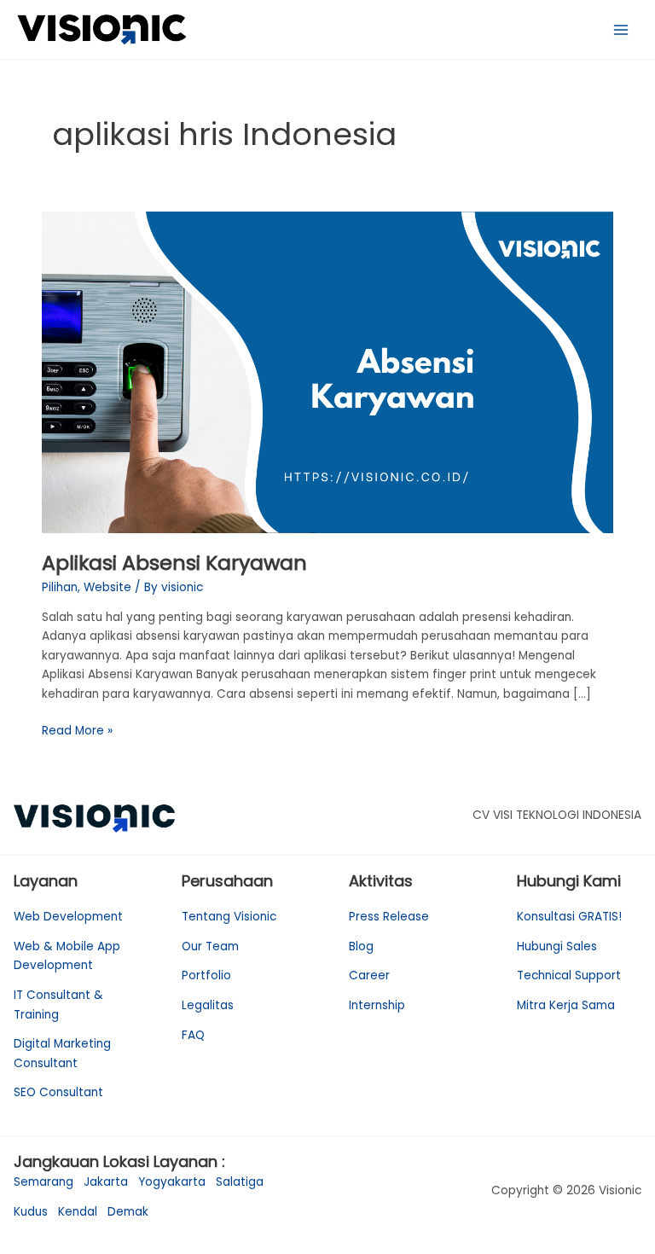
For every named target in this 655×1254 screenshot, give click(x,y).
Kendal (77, 1212)
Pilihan (60, 587)
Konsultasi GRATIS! (569, 917)
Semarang (43, 1182)
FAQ (193, 1035)
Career (369, 975)
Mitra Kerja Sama (566, 1005)
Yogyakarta (172, 1182)
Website (107, 587)
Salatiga (240, 1182)
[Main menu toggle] (621, 29)
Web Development (68, 917)
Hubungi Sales (557, 946)
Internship (377, 1005)
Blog (361, 946)
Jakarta (106, 1182)
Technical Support (569, 975)
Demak (127, 1212)
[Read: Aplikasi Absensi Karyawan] (327, 371)
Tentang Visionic (229, 917)
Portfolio (206, 975)
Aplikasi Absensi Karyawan (174, 563)
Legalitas (208, 1005)
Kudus (31, 1212)
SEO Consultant (58, 1092)
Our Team (210, 946)
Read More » (77, 730)
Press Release (389, 917)
